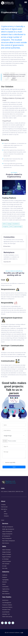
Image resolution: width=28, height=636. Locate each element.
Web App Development (7, 526)
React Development (6, 538)
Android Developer (6, 561)
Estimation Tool (6, 614)
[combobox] (5, 441)
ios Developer (5, 559)
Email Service (5, 600)
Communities (5, 586)
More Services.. (5, 543)
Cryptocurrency (5, 589)
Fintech (4, 584)
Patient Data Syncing (7, 616)
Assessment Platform (7, 607)
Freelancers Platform (7, 605)
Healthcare (4, 575)
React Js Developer (6, 554)
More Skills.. (5, 568)
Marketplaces (5, 591)
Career (2, 520)
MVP (5, 511)
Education (4, 582)
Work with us (4, 509)
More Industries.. (6, 593)
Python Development (7, 531)
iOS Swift (4, 566)
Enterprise (6, 516)
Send (14, 467)
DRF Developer (5, 563)
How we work (4, 506)
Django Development (7, 533)
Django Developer (6, 552)
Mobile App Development (8, 529)
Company (3, 504)
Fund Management (6, 602)
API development (6, 536)
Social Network (5, 612)
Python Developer (6, 549)
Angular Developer (6, 556)
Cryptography (5, 579)
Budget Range (8, 435)
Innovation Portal (6, 609)
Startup (5, 513)
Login (22, 632)
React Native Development (8, 540)
